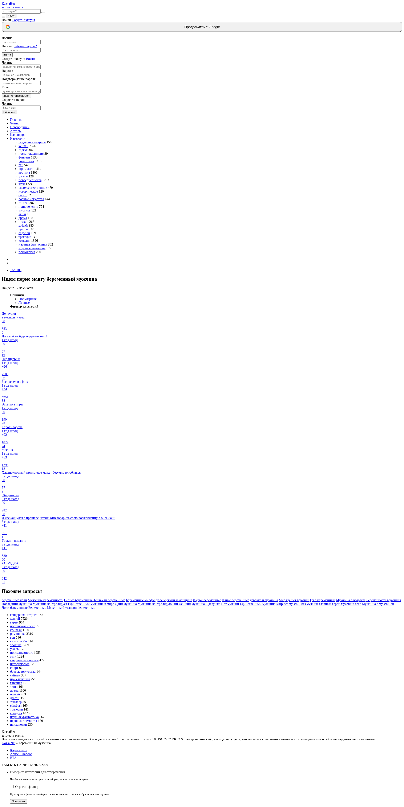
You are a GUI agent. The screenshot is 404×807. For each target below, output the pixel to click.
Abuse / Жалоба (21, 754)
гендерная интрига (32, 142)
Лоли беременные (15, 607)
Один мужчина (126, 604)
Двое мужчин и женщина (173, 600)
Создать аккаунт (23, 20)
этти (22, 184)
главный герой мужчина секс (340, 604)
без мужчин (309, 604)
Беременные (37, 607)
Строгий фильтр (27, 787)
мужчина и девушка (206, 604)
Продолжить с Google (202, 27)
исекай (23, 221)
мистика (25, 210)
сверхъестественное (33, 187)
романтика (26, 161)
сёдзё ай (24, 233)
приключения (28, 206)
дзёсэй (23, 225)
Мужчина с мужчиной (378, 604)
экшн (22, 214)
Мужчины (54, 607)
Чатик (14, 123)
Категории (17, 138)
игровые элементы (32, 248)
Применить (19, 801)
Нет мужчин (230, 604)
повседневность (30, 180)
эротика (24, 172)
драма (23, 218)
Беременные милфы (140, 600)
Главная (15, 119)
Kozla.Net (8, 743)
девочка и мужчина (264, 600)
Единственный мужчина (257, 604)
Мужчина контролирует (50, 604)
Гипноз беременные (78, 600)
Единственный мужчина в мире (91, 604)
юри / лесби (27, 168)
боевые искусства (31, 199)
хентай (23, 146)
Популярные (28, 299)
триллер (24, 229)
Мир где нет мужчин (294, 600)
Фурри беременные (207, 600)
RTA (13, 757)
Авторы (15, 131)
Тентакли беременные (109, 600)
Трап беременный (322, 600)
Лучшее (24, 302)
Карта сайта (18, 750)
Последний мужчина (17, 604)
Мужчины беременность (45, 600)
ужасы (23, 176)
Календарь (17, 134)
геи (21, 165)
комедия (24, 240)
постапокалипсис (31, 153)
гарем (23, 150)
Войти (11, 15)
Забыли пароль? (25, 46)
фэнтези (24, 157)
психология (27, 252)
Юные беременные (235, 600)
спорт (23, 195)
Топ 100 (15, 270)
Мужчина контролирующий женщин (164, 604)
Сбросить (9, 112)
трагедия (25, 237)
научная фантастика (33, 244)
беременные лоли (14, 600)
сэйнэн (24, 203)
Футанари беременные (78, 607)
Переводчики (19, 127)
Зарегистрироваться (16, 95)
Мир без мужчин (288, 604)
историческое (28, 191)
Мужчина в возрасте (350, 600)
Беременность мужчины (383, 600)
